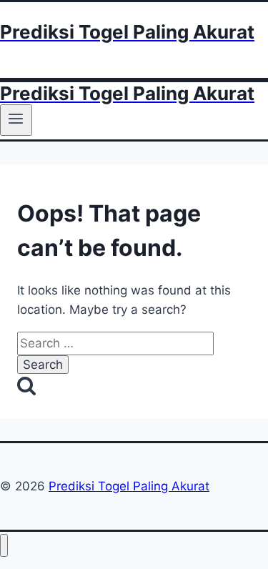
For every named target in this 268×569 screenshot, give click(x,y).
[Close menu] (4, 546)
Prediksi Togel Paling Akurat (129, 486)
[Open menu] (16, 120)
